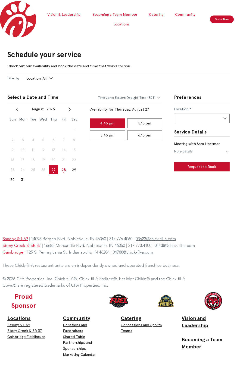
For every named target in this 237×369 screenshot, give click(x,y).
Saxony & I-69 (18, 325)
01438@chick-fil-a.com (175, 245)
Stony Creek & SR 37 (24, 331)
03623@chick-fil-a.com (156, 238)
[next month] (69, 109)
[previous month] (17, 109)
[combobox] (202, 118)
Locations (19, 318)
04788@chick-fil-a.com (133, 252)
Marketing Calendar (79, 354)
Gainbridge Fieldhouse (26, 337)
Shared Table (74, 337)
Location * (182, 109)
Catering (131, 318)
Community (76, 318)
